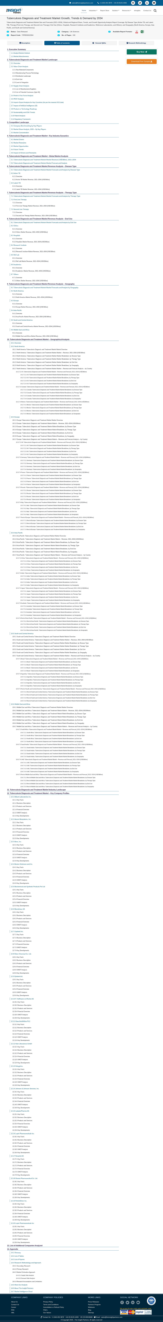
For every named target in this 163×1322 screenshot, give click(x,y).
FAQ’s (45, 1310)
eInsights (137, 10)
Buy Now (141, 52)
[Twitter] (140, 3)
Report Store (104, 10)
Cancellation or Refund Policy (53, 1307)
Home (84, 10)
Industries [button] (92, 10)
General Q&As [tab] (100, 43)
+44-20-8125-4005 (120, 3)
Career (13, 1307)
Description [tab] (25, 43)
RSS (12, 1310)
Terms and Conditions (51, 1304)
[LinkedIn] (147, 3)
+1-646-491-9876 (106, 3)
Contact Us (147, 10)
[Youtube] (138, 1304)
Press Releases (93, 1302)
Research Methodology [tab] (137, 43)
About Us (14, 1302)
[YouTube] (154, 3)
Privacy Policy (48, 1302)
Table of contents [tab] (63, 43)
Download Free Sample (140, 61)
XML (12, 1312)
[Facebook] (133, 3)
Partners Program (94, 1304)
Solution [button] (115, 10)
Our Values (47, 1312)
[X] (128, 1304)
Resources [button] (126, 10)
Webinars (91, 1307)
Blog (89, 1310)
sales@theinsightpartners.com (82, 3)
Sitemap (91, 1312)
